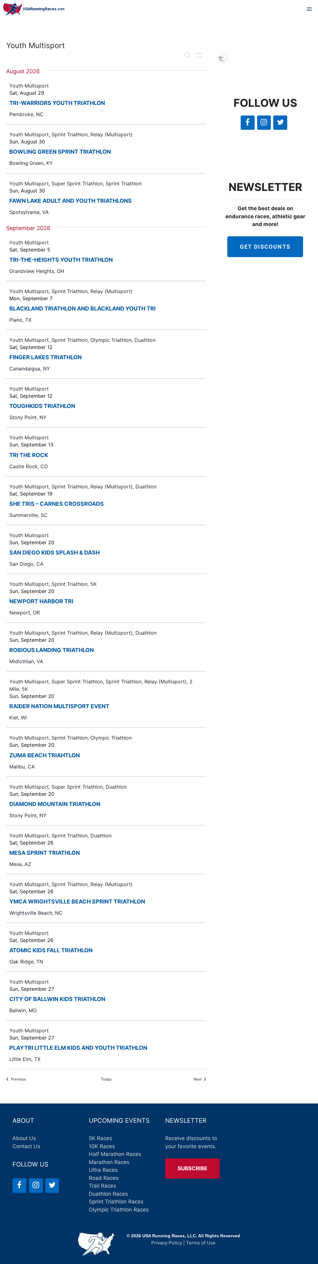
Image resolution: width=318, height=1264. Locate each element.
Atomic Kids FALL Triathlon (51, 950)
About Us (24, 1138)
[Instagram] (264, 123)
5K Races (100, 1138)
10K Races (102, 1146)
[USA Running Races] (33, 9)
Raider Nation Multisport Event (59, 706)
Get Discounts (265, 246)
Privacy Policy (166, 1243)
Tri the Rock (28, 455)
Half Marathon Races (115, 1154)
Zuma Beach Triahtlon (44, 755)
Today (106, 1079)
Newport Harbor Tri (41, 601)
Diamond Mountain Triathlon (54, 804)
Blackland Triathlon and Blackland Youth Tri (82, 308)
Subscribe (192, 1168)
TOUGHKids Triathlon (42, 406)
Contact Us (26, 1146)
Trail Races (102, 1186)
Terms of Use (201, 1243)
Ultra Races (103, 1170)
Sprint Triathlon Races (116, 1201)
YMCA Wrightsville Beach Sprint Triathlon (77, 901)
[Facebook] (248, 123)
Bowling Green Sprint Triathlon (60, 151)
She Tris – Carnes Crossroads (56, 504)
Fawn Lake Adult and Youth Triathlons (70, 200)
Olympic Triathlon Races (119, 1210)
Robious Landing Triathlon (51, 650)
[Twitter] (280, 123)
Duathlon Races (108, 1194)
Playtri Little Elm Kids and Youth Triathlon (78, 1047)
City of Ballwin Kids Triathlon (57, 999)
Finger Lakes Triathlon (45, 357)
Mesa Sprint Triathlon (44, 852)
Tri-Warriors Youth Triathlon (57, 103)
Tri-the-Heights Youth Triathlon (61, 259)
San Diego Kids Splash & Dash (54, 552)
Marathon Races (109, 1162)
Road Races (104, 1178)
